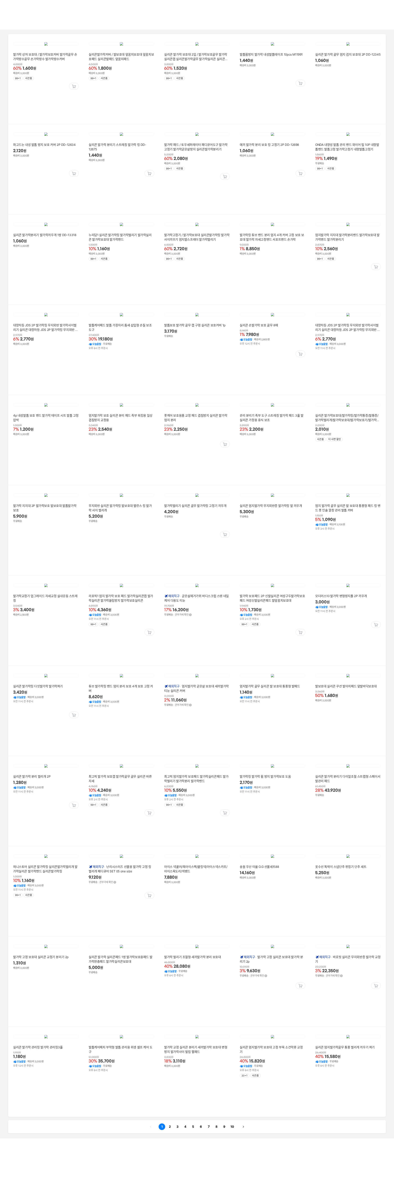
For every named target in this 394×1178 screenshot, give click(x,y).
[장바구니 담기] (74, 86)
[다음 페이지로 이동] (243, 1126)
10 (231, 1126)
